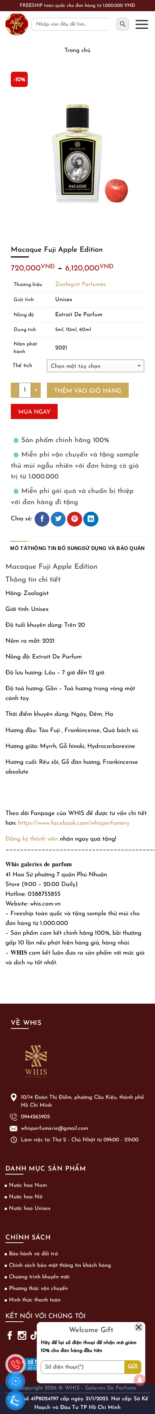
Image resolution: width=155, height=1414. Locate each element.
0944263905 (35, 1117)
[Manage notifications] (140, 1380)
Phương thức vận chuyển (38, 1288)
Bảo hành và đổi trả (33, 1254)
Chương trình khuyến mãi (39, 1277)
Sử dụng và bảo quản (113, 548)
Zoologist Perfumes (80, 284)
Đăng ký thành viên (31, 839)
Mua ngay (34, 412)
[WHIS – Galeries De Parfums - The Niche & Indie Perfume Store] (16, 24)
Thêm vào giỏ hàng (87, 391)
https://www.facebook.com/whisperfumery (73, 823)
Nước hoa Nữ (25, 1197)
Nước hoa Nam (28, 1185)
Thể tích (22, 366)
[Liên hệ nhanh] (15, 1360)
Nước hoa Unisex (29, 1208)
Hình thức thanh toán (35, 1300)
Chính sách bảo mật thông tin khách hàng (60, 1265)
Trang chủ (77, 50)
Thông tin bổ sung (54, 548)
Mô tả (18, 548)
